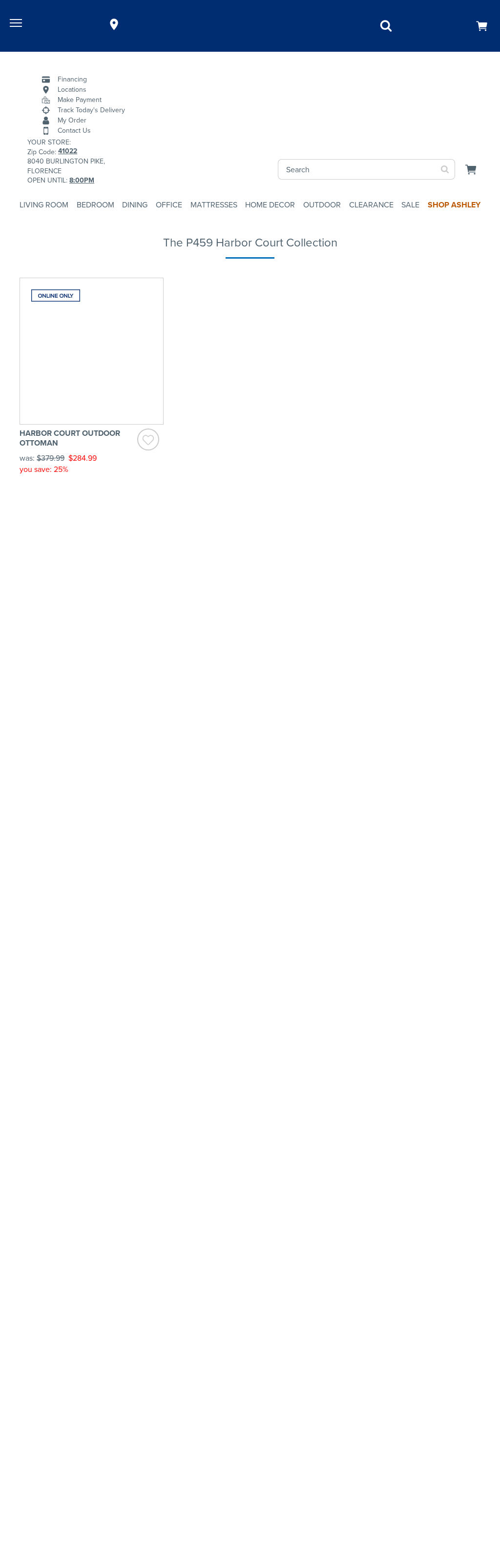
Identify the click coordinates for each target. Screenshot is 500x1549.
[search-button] (445, 169)
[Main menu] (17, 24)
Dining (134, 204)
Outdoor (322, 204)
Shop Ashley (454, 204)
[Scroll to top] (483, 1487)
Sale (410, 204)
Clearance (371, 204)
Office (169, 204)
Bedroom (95, 204)
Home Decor (270, 204)
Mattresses (213, 204)
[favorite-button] (148, 440)
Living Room (44, 204)
